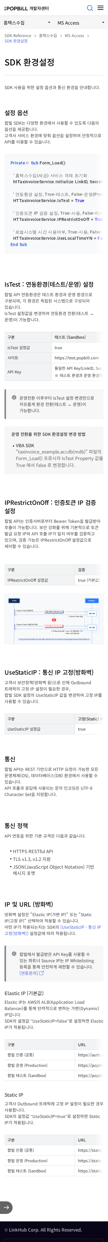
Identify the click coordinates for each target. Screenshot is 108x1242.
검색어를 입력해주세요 (90, 8)
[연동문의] (29, 973)
